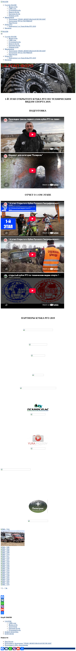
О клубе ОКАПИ (10, 5)
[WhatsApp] (38, 603)
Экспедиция (13, 626)
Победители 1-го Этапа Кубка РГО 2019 (22, 26)
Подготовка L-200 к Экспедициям (16, 645)
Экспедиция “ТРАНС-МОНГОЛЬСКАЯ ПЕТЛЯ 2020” (27, 19)
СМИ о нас (12, 8)
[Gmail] (38, 609)
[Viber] (38, 606)
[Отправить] (38, 612)
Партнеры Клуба (14, 14)
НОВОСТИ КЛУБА (11, 632)
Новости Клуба (14, 12)
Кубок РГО (8, 24)
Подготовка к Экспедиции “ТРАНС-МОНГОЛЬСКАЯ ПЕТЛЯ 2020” (28, 643)
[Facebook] (38, 597)
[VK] (38, 600)
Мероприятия (9, 17)
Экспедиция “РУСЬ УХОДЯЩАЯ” (20, 21)
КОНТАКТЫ (9, 634)
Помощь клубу (14, 16)
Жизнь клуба (13, 7)
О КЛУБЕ (8, 621)
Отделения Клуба (15, 10)
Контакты (8, 28)
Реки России (13, 23)
